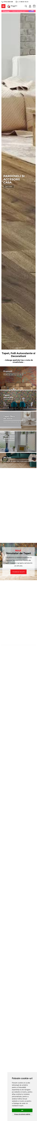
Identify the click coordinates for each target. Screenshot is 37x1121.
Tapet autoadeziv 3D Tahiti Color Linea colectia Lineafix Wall (16, 631)
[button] (30, 6)
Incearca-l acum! (18, 572)
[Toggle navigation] (3, 6)
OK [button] (22, 1110)
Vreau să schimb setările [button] (22, 1114)
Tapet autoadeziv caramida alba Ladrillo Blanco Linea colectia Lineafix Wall (16, 523)
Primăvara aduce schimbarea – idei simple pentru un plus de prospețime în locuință (18, 962)
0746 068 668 (8, 2)
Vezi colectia (13, 183)
